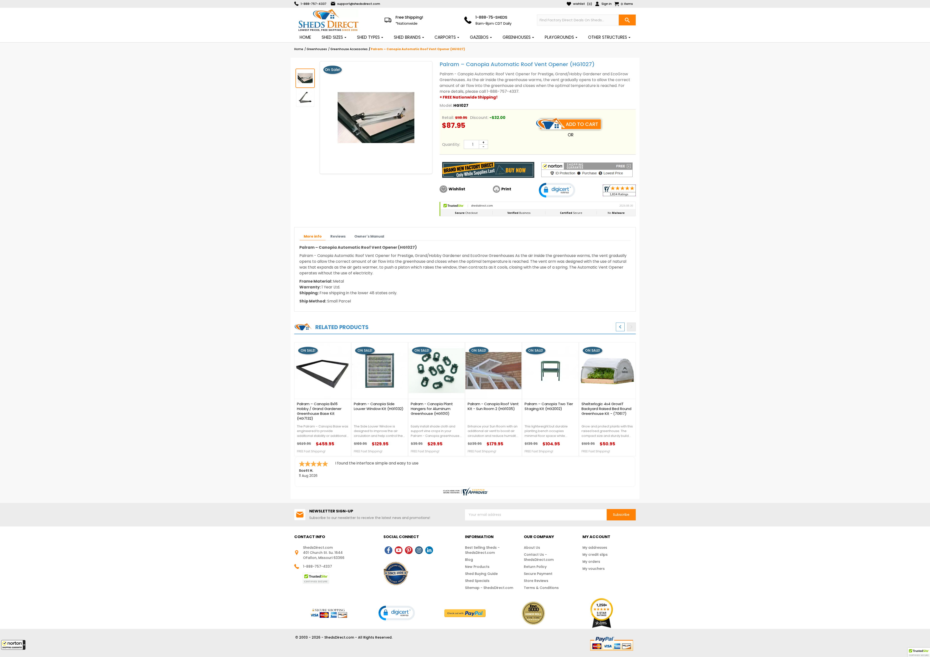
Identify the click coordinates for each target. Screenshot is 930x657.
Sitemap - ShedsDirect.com (489, 587)
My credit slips (595, 554)
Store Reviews (536, 580)
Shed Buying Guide (481, 573)
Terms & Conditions (541, 587)
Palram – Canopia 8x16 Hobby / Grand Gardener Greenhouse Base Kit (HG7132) (319, 411)
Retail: (448, 117)
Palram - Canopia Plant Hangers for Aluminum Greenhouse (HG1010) (432, 409)
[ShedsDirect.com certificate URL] (465, 491)
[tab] (312, 236)
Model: (446, 105)
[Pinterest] (409, 550)
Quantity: (451, 144)
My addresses (594, 547)
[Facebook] (388, 550)
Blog (469, 559)
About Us (532, 547)
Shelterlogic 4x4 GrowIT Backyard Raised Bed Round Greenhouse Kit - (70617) (606, 409)
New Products (477, 566)
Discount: (479, 117)
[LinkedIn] (429, 550)
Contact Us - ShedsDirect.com (539, 557)
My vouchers (593, 568)
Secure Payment (538, 573)
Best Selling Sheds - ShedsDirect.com (482, 550)
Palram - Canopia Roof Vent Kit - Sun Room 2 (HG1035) (493, 406)
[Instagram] (419, 550)
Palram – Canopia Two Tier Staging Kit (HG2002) (549, 406)
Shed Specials (477, 580)
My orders (591, 561)
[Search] (627, 20)
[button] (13, 645)
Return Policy (535, 566)
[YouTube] (399, 550)
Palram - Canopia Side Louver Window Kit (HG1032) (378, 406)
